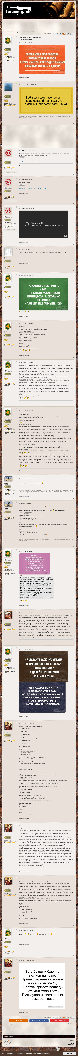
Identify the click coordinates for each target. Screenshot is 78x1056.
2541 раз (12, 741)
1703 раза (12, 493)
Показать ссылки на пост (24, 77)
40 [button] (66, 33)
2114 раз (12, 168)
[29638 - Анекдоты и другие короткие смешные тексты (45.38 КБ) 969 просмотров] (43, 666)
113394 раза (13, 60)
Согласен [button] (69, 1053)
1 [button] (57, 33)
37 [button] (60, 33)
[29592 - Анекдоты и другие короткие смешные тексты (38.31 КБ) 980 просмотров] (36, 588)
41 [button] (68, 33)
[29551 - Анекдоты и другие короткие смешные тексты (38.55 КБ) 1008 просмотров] (43, 294)
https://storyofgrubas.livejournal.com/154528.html (32, 188)
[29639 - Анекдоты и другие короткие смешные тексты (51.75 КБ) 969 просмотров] (42, 697)
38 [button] (62, 33)
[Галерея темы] (34, 31)
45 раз (12, 267)
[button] (53, 34)
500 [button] (72, 33)
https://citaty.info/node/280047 (28, 161)
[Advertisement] (39, 26)
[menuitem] (18, 1020)
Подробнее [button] (47, 1053)
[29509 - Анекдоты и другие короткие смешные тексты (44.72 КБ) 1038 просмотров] (42, 59)
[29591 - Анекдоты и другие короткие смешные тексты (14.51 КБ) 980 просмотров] (34, 563)
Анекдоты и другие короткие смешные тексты (18, 31)
